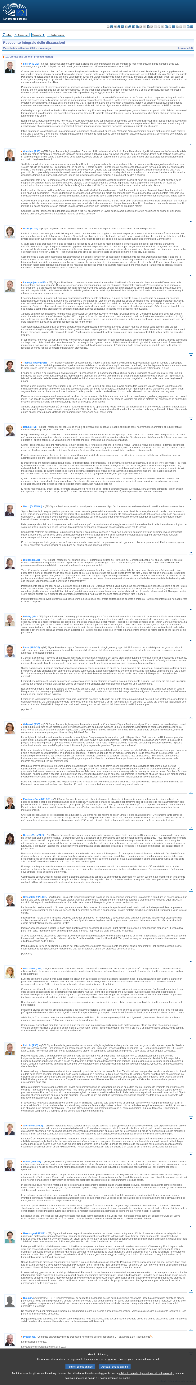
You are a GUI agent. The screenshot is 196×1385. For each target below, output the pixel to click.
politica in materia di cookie (80, 1378)
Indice (8, 35)
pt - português (173, 26)
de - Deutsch (122, 26)
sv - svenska (191, 26)
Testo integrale (57, 35)
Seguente (36, 35)
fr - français (137, 26)
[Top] (191, 145)
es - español (111, 26)
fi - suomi (188, 26)
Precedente (23, 35)
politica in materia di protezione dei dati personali (145, 1373)
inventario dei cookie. (119, 1378)
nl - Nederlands (166, 26)
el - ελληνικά (129, 26)
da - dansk (119, 26)
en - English (133, 26)
